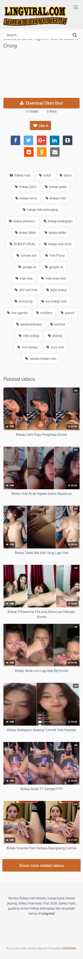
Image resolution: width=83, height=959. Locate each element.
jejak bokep (58, 289)
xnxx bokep (29, 347)
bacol (67, 175)
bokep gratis (58, 186)
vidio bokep (30, 335)
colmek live (28, 255)
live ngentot (19, 312)
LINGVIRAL (69, 948)
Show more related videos (41, 865)
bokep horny (28, 198)
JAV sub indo (28, 289)
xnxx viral (57, 347)
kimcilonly (25, 301)
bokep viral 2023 (59, 243)
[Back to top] (75, 950)
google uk (55, 266)
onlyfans (46, 312)
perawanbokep (31, 324)
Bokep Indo (22, 175)
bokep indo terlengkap (42, 209)
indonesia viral (55, 278)
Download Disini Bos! (43, 103)
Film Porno (57, 255)
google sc (29, 266)
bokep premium (23, 221)
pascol (69, 312)
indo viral (26, 278)
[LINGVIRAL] (35, 15)
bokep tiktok (27, 232)
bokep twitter (57, 232)
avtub (47, 175)
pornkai (59, 324)
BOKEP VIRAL (24, 243)
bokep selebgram (60, 221)
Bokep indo (57, 198)
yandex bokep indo (42, 358)
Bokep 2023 (28, 186)
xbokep (57, 335)
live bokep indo (56, 301)
